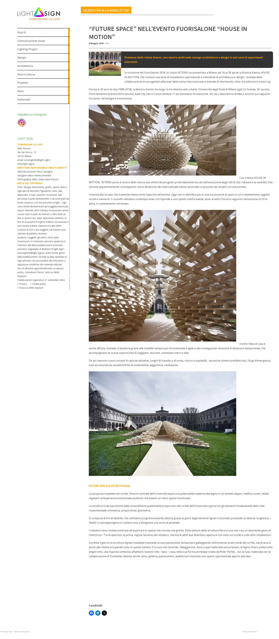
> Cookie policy (38, 283)
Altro (107, 43)
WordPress (26, 632)
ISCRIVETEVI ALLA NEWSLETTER (106, 10)
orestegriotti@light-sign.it (30, 252)
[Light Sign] (44, 21)
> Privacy (22, 283)
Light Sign (8, 632)
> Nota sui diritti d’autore (30, 287)
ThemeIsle (253, 632)
